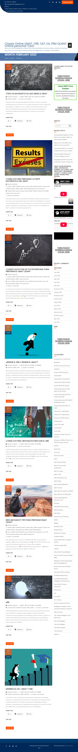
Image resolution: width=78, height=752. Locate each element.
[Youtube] (56, 2)
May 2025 (57, 285)
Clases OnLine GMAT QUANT (28, 191)
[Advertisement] (39, 27)
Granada (56, 503)
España (56, 445)
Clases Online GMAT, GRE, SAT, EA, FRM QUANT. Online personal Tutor (36, 45)
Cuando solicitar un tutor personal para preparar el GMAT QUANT (27, 270)
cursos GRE (57, 431)
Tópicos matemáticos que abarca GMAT (26, 93)
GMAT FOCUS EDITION (60, 462)
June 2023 (57, 305)
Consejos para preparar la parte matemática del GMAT (23, 180)
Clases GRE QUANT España (34, 186)
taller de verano (58, 612)
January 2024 (58, 292)
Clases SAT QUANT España (61, 418)
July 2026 (57, 272)
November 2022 (58, 315)
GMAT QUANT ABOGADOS (27, 189)
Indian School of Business (61, 516)
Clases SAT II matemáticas (61, 414)
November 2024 (58, 289)
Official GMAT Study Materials (62, 552)
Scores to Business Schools (62, 603)
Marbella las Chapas (60, 533)
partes (32, 608)
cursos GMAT (57, 428)
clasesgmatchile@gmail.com (15, 4)
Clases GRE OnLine (13, 191)
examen (10, 99)
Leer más (10, 135)
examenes (16, 694)
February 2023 (58, 312)
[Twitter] (52, 2)
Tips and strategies (59, 624)
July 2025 (57, 282)
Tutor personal (40, 189)
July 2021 (56, 322)
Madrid (56, 520)
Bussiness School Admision (62, 366)
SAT (28, 694)
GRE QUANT (57, 513)
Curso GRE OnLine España (33, 281)
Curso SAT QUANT (59, 424)
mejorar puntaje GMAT (60, 545)
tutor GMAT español (59, 627)
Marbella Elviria (58, 530)
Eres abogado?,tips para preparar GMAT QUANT (26, 521)
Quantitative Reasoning (60, 575)
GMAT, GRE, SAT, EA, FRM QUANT (62, 494)
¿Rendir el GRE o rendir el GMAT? (22, 362)
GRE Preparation (58, 510)
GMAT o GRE (57, 474)
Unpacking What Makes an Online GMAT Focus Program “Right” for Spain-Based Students (63, 137)
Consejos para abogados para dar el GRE (27, 441)
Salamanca (57, 590)
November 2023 (58, 295)
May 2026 (57, 279)
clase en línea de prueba (61, 372)
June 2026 (57, 276)
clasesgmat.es (20, 530)
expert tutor (57, 449)
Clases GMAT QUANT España (16, 186)
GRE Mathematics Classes (61, 506)
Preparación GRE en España (62, 572)
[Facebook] (49, 2)
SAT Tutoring (57, 600)
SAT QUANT (57, 596)
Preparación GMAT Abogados (25, 534)
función (24, 608)
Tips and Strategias (59, 621)
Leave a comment (25, 99)
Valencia (56, 634)
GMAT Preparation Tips (60, 478)
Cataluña (56, 369)
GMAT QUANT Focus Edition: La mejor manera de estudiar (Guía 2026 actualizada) (20, 10)
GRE (18, 367)
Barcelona (57, 362)
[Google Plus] (59, 2)
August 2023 (57, 302)
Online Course (67, 2)
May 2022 (57, 319)
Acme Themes (69, 746)
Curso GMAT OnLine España (16, 281)
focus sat (56, 452)
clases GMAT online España (62, 379)
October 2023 (58, 299)
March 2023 (57, 309)
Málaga (56, 523)
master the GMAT (59, 536)
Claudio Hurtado (12, 97)
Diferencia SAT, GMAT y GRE (19, 689)
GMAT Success (58, 488)
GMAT (22, 97)
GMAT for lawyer (58, 471)
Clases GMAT (57, 375)
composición (12, 608)
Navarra (56, 549)
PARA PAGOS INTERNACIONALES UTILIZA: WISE (63, 78)
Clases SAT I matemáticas (61, 411)
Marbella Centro (58, 526)
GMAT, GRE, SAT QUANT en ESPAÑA (34, 97)
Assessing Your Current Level (62, 359)
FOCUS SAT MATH (59, 455)
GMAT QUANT (57, 481)
